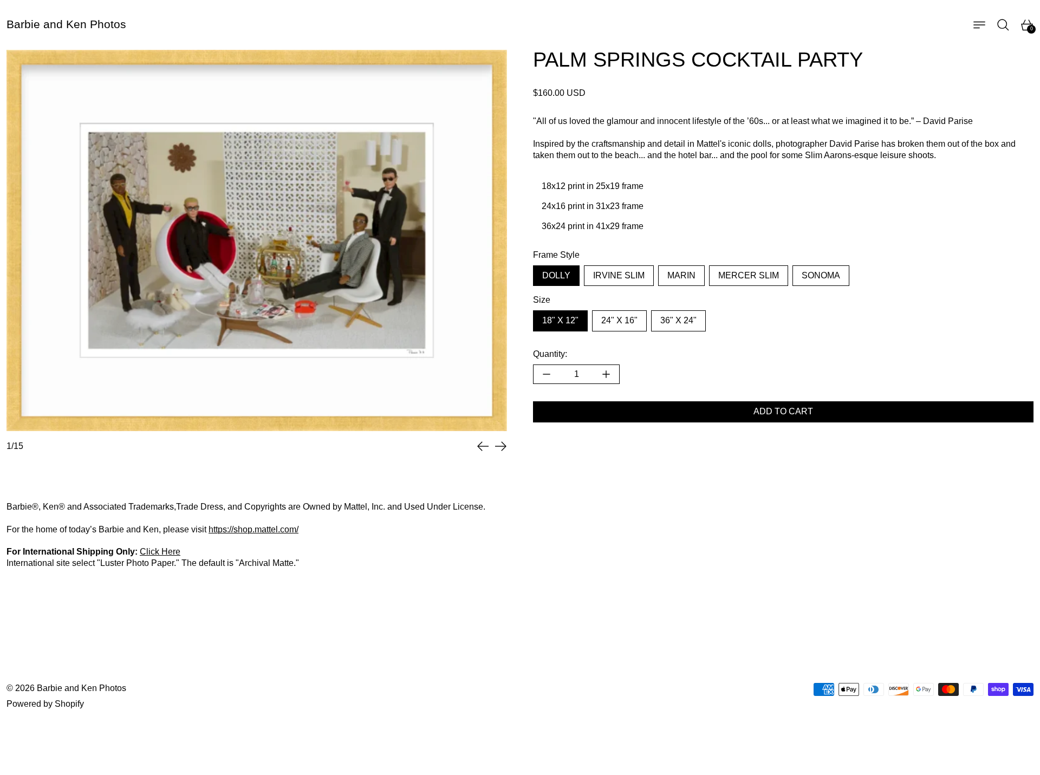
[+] (606, 374)
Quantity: (550, 354)
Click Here (160, 551)
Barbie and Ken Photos (81, 688)
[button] (1003, 24)
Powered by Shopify (45, 703)
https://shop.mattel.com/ (253, 529)
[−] (546, 374)
